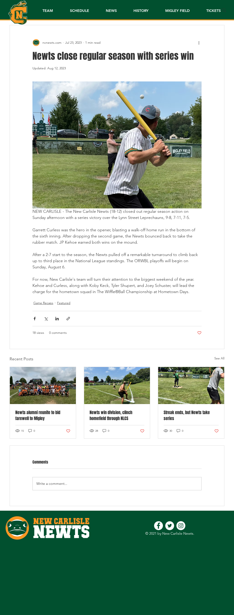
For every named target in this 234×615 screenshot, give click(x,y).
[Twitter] (169, 525)
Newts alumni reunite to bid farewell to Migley (37, 415)
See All (219, 358)
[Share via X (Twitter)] (46, 318)
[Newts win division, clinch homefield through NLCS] (117, 385)
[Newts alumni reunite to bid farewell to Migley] (43, 385)
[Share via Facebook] (34, 318)
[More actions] (199, 42)
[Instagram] (180, 525)
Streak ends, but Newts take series (187, 415)
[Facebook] (158, 525)
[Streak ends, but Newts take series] (191, 385)
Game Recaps (43, 303)
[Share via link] (68, 318)
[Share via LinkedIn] (57, 318)
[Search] (224, 10)
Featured (63, 303)
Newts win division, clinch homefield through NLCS (111, 415)
